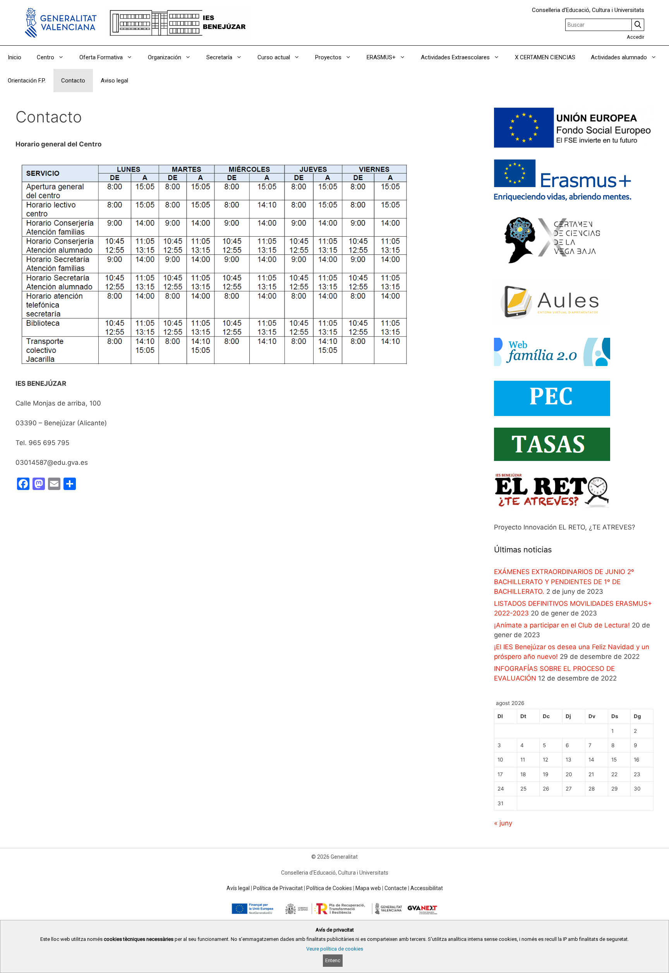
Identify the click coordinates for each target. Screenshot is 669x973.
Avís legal (238, 888)
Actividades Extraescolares (455, 57)
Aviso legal (114, 80)
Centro (45, 57)
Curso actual (273, 57)
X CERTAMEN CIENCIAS (545, 57)
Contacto (73, 80)
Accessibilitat (426, 888)
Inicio (14, 57)
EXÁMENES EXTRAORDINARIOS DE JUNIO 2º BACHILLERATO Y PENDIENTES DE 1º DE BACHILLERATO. (564, 581)
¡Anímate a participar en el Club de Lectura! (562, 625)
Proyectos (328, 57)
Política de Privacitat (278, 888)
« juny (503, 823)
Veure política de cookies (334, 949)
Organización (164, 57)
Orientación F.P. (27, 80)
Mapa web (368, 888)
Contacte (395, 888)
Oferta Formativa (101, 57)
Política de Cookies (329, 888)
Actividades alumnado (619, 57)
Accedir (635, 37)
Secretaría (219, 57)
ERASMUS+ (381, 57)
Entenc (332, 960)
